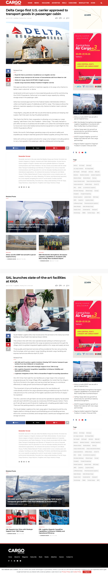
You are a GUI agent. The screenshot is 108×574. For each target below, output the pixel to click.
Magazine (46, 3)
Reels (64, 3)
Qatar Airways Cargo (88, 206)
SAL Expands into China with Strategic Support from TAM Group (36, 366)
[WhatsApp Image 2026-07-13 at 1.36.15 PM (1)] (87, 61)
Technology (77, 212)
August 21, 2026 (23, 229)
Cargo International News (93, 181)
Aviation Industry (84, 175)
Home (30, 3)
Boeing (94, 178)
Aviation (76, 175)
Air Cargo (81, 165)
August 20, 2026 (21, 259)
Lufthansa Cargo (78, 203)
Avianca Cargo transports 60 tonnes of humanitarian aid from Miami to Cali (40, 77)
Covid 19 (96, 184)
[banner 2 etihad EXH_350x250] (87, 18)
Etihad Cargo (89, 190)
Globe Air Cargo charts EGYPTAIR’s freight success (32, 80)
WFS (98, 212)
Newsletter (84, 3)
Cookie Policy (77, 572)
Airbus (75, 165)
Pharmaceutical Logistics (91, 203)
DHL (75, 187)
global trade (88, 197)
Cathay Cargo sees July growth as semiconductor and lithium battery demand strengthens (86, 131)
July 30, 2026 (21, 533)
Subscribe (73, 3)
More (93, 3)
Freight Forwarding (86, 193)
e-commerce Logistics (89, 187)
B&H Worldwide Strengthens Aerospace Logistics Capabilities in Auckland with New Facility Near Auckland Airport (53, 256)
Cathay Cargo (88, 184)
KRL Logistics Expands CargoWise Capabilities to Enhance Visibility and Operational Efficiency (52, 531)
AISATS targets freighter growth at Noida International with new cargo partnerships (86, 138)
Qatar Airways (77, 206)
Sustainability (86, 209)
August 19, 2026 (54, 260)
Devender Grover (24, 156)
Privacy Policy (66, 572)
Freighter (76, 193)
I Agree (87, 572)
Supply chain (77, 209)
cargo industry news (79, 181)
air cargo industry (78, 168)
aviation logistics (95, 175)
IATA (75, 200)
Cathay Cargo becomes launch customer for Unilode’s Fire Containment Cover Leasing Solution (87, 108)
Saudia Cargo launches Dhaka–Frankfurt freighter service (34, 82)
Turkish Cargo (91, 212)
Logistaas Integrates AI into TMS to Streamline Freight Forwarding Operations (41, 373)
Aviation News (77, 178)
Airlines (16, 18)
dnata (79, 187)
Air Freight (76, 171)
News (36, 3)
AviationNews (86, 178)
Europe (96, 190)
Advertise (56, 3)
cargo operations (78, 184)
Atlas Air (97, 171)
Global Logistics (78, 197)
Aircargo (89, 165)
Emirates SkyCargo (79, 190)
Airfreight (84, 171)
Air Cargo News (89, 168)
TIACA (83, 212)
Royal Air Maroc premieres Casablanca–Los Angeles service (35, 75)
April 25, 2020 (9, 18)
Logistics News (89, 200)
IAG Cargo (95, 197)
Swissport (94, 209)
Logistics (80, 200)
